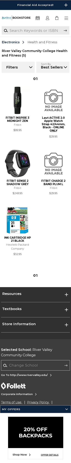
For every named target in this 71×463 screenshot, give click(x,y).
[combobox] (35, 365)
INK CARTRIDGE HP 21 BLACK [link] (17, 239)
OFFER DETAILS (49, 455)
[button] (35, 5)
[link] (57, 18)
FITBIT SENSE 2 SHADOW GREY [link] (17, 182)
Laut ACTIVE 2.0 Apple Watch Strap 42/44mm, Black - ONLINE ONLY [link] (53, 122)
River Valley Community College (26, 352)
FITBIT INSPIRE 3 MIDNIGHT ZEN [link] (17, 119)
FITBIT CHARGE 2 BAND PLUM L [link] (53, 182)
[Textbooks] (38, 18)
